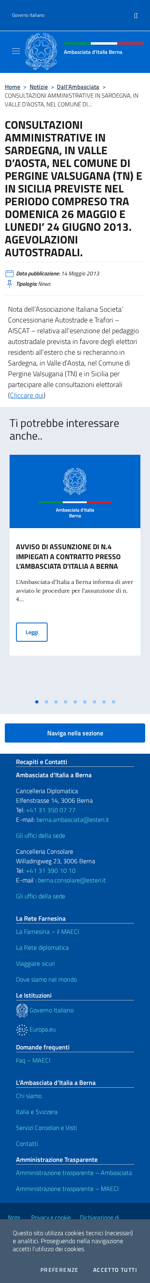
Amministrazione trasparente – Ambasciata (74, 1172)
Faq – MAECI (33, 1060)
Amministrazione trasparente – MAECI (67, 1188)
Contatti (27, 1143)
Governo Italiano (28, 15)
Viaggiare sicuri (35, 963)
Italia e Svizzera (37, 1111)
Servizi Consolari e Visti (46, 1127)
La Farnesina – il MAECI (47, 931)
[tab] (36, 701)
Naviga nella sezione (75, 733)
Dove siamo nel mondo (46, 979)
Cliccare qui (27, 395)
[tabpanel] (75, 575)
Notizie (39, 86)
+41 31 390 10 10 (50, 870)
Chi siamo (29, 1095)
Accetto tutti (115, 1270)
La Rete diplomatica (42, 947)
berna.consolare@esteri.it (72, 880)
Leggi (37, 631)
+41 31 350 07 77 (51, 810)
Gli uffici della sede (40, 835)
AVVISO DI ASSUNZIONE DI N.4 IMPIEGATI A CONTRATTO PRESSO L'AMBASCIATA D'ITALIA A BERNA (68, 556)
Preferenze (59, 1270)
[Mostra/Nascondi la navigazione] (16, 51)
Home (12, 86)
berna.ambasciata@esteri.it (72, 819)
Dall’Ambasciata (78, 86)
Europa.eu (42, 1029)
